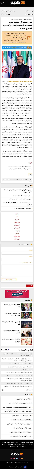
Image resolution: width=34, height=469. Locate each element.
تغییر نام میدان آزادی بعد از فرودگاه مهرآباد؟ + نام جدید (18, 411)
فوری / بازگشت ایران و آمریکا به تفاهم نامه (21, 436)
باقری (30, 175)
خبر (17, 217)
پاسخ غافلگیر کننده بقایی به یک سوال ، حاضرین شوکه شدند (17, 407)
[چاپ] (7, 14)
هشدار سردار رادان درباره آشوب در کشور (21, 416)
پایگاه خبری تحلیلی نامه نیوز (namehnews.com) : (20, 81)
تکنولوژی (10, 444)
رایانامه (30, 256)
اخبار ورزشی (17, 222)
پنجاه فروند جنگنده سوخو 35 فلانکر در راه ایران (20, 169)
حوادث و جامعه (10, 442)
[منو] (1, 3)
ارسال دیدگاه (9, 280)
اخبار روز (17, 220)
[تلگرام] (3, 14)
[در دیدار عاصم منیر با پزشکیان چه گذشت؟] (26, 333)
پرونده (23, 447)
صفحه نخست (29, 442)
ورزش (3, 442)
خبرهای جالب (17, 444)
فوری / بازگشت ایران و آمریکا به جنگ (22, 428)
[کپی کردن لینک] (30, 180)
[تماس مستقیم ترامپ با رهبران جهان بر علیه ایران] (26, 315)
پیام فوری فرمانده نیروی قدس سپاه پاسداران (20, 432)
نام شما (30, 250)
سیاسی (22, 442)
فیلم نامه (4, 444)
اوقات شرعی (12, 447)
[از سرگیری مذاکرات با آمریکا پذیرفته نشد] (26, 324)
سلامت (31, 444)
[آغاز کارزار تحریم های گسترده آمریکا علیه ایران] (26, 341)
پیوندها (19, 447)
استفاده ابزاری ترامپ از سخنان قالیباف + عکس (20, 403)
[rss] (22, 458)
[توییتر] (6, 14)
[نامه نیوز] (17, 3)
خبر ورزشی (17, 225)
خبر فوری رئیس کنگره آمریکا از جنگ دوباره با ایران (19, 424)
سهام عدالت (17, 236)
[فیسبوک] (4, 14)
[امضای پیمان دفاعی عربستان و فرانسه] (26, 307)
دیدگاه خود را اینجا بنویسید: (26, 263)
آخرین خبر (17, 228)
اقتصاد (17, 442)
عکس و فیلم (25, 444)
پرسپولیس (17, 231)
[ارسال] (9, 14)
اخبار (17, 214)
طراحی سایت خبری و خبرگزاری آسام (15, 467)
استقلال (17, 234)
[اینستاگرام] (19, 458)
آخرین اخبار (17, 239)
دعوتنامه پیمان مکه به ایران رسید (23, 399)
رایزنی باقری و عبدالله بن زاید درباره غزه (22, 196)
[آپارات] (11, 458)
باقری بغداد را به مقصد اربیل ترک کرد (22, 208)
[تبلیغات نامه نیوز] (17, 47)
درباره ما (14, 451)
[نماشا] (14, 458)
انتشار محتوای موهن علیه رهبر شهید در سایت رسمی (19, 166)
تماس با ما (20, 451)
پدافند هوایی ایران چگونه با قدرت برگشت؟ (21, 420)
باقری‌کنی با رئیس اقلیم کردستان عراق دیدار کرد (20, 199)
